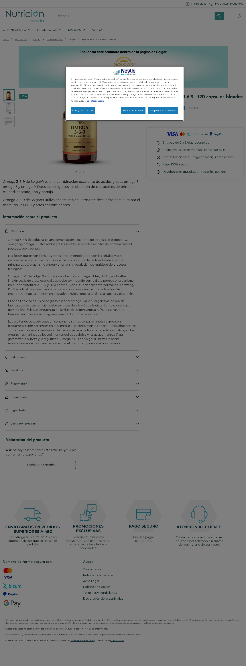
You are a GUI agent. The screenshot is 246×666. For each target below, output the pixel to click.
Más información (94, 101)
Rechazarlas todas (133, 110)
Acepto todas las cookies (163, 110)
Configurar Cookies (82, 110)
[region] (124, 94)
